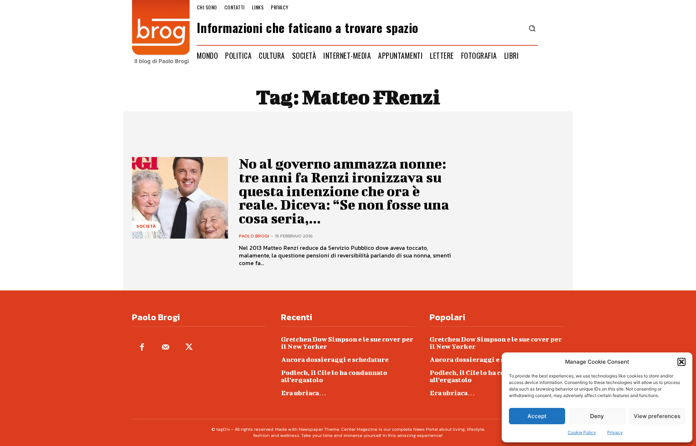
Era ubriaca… (303, 393)
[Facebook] (142, 348)
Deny (597, 416)
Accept (537, 416)
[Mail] (165, 348)
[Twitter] (189, 348)
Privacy (615, 432)
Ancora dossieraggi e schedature (335, 359)
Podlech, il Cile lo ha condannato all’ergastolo (334, 376)
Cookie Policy (582, 432)
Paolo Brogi (254, 235)
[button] (681, 362)
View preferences (657, 416)
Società (146, 226)
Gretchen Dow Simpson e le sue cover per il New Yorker (347, 342)
